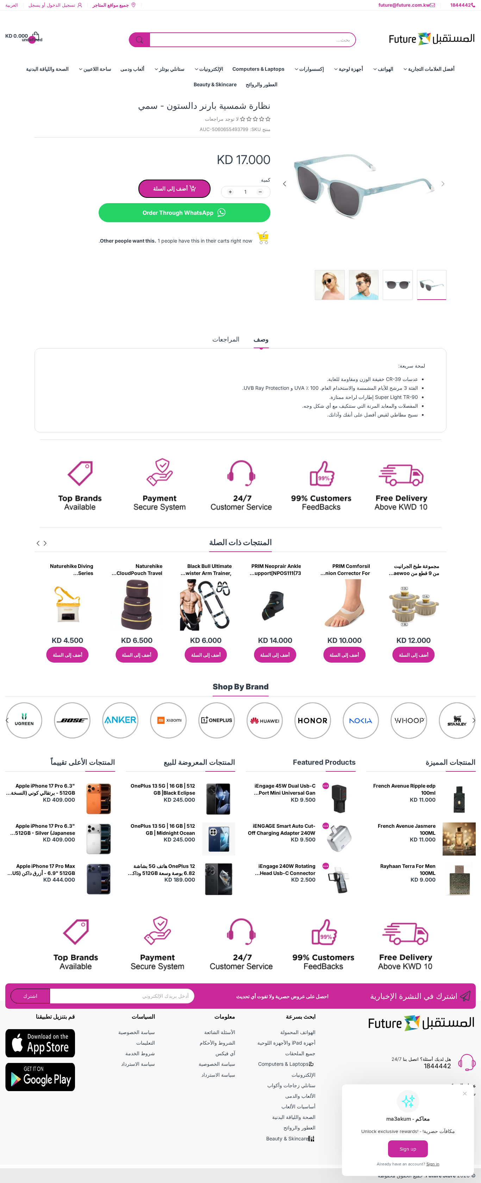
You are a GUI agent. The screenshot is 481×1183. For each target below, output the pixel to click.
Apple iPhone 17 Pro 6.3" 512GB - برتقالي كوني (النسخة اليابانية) (43, 789)
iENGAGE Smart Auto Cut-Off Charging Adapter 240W (282, 829)
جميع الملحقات (300, 1053)
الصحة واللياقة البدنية (294, 1117)
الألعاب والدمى (300, 1096)
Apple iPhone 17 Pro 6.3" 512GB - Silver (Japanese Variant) (45, 829)
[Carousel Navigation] (42, 543)
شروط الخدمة (140, 1053)
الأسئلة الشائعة (219, 1032)
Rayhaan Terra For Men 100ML (408, 869)
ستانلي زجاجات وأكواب (291, 1085)
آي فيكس (225, 1053)
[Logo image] (419, 720)
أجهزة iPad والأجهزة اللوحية (286, 1043)
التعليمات (145, 1043)
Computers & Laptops (283, 1064)
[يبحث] (139, 39)
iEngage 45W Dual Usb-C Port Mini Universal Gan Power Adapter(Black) (285, 789)
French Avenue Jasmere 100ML (407, 829)
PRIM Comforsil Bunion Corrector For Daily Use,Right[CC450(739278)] (413, 569)
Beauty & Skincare (287, 1138)
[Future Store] (432, 36)
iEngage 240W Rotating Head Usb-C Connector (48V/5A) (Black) (287, 869)
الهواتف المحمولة (298, 1032)
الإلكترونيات (304, 1075)
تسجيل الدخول (60, 5)
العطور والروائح (299, 1128)
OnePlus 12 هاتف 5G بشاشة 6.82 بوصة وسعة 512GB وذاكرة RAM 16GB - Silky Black (161, 869)
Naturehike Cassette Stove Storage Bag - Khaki (68, 569)
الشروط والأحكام (217, 1043)
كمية (265, 180)
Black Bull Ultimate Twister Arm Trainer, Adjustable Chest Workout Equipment (276, 569)
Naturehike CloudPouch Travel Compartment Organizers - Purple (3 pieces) (208, 569)
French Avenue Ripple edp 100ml (404, 789)
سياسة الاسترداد (218, 1075)
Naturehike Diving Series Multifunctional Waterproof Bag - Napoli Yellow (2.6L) (138, 569)
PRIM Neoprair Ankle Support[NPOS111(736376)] (345, 569)
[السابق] (284, 184)
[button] (254, 119)
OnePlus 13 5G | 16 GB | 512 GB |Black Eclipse (163, 789)
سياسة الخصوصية (217, 1064)
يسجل (34, 5)
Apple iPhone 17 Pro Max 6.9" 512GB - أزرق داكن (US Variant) (43, 869)
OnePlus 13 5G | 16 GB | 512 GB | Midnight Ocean (163, 829)
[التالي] (442, 184)
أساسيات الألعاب (298, 1106)
